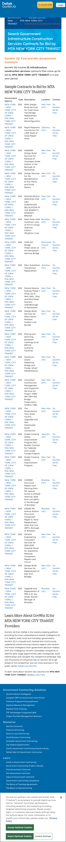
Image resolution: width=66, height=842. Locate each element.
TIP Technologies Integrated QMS (21, 712)
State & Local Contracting (17, 733)
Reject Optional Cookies (20, 836)
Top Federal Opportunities (17, 745)
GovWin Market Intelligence (18, 694)
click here (40, 674)
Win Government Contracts (18, 773)
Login (60, 5)
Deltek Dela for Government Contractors (24, 752)
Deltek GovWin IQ (10, 5)
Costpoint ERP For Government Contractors (25, 698)
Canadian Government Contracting (21, 741)
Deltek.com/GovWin (27, 666)
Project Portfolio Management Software (24, 716)
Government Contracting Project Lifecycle (24, 766)
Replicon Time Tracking (16, 709)
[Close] (61, 797)
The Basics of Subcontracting (19, 788)
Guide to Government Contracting (21, 762)
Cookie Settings (43, 836)
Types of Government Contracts (20, 777)
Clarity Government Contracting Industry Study (27, 748)
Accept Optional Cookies (20, 827)
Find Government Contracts (18, 769)
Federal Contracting (15, 730)
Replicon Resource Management (20, 705)
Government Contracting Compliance (22, 780)
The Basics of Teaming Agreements (21, 784)
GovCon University (14, 726)
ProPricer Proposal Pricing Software (22, 701)
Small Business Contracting (18, 737)
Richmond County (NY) (46, 245)
